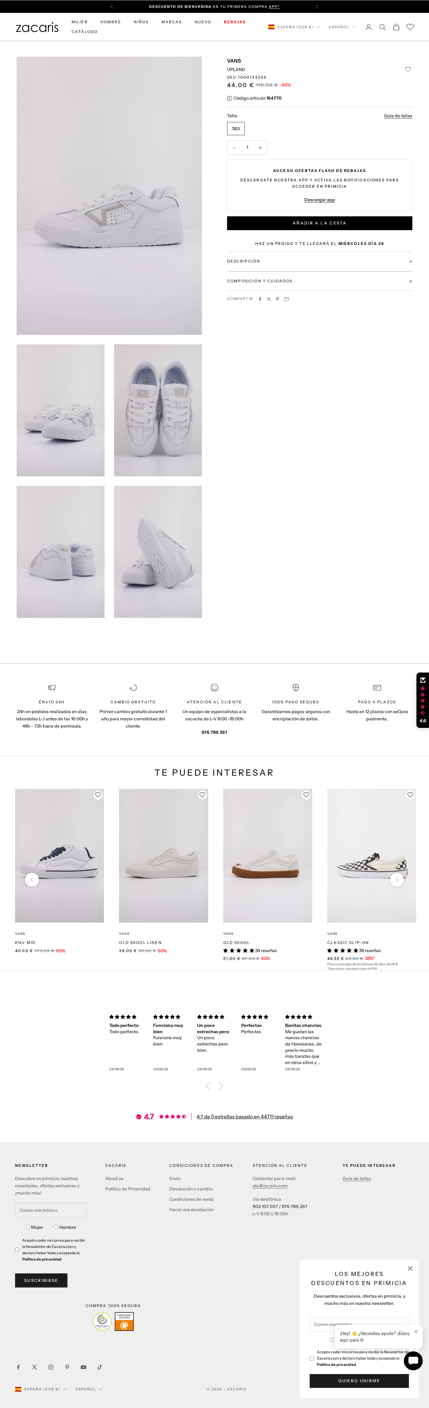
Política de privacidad (336, 1364)
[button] (209, 1086)
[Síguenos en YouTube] (83, 1367)
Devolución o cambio (191, 1189)
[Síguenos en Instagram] (51, 1367)
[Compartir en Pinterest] (277, 299)
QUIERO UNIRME (359, 1380)
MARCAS (171, 21)
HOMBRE (110, 21)
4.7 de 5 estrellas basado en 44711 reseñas (245, 1116)
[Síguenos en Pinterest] (67, 1367)
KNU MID (25, 942)
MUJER (80, 21)
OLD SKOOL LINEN (140, 942)
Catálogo (85, 31)
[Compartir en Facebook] (260, 299)
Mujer (37, 1227)
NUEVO (203, 21)
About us (114, 1178)
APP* (274, 6)
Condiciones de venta (191, 1199)
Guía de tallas (398, 116)
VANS (234, 61)
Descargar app (319, 199)
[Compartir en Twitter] (268, 299)
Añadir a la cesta (320, 223)
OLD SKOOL (236, 942)
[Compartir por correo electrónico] (286, 299)
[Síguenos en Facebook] (18, 1367)
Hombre (67, 1227)
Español (339, 27)
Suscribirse (41, 1280)
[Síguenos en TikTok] (100, 1367)
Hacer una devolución (191, 1209)
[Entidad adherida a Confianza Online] (113, 1321)
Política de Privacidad (127, 1189)
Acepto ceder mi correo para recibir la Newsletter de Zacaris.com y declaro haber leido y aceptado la (363, 1358)
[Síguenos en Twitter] (34, 1367)
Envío (175, 1178)
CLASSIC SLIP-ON (348, 942)
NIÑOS (141, 21)
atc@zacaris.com (270, 1186)
